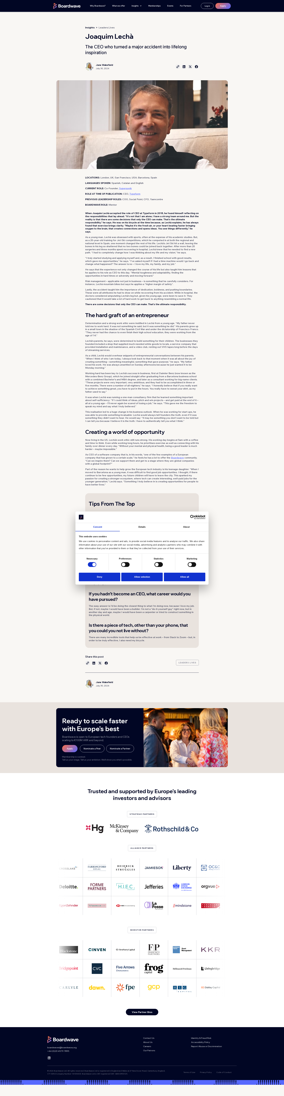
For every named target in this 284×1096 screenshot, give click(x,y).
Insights (90, 27)
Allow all (184, 577)
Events (170, 6)
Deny (99, 577)
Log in (207, 6)
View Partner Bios (142, 1012)
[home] (66, 6)
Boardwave (177, 457)
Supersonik (125, 188)
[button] (136, 6)
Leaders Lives (107, 27)
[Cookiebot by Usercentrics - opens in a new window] (192, 517)
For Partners (185, 6)
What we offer (118, 6)
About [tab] (186, 527)
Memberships (154, 6)
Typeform (134, 193)
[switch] (125, 564)
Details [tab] (142, 527)
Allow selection (142, 577)
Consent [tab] (97, 527)
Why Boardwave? (98, 6)
